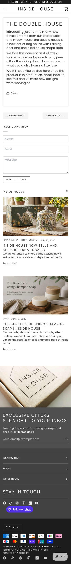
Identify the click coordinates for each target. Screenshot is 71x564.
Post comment (16, 179)
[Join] (65, 438)
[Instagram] (23, 503)
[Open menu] (8, 9)
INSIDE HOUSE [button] (11, 478)
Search (36, 546)
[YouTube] (36, 503)
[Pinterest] (17, 503)
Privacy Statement (39, 549)
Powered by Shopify (16, 553)
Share (14, 93)
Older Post (15, 115)
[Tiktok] (10, 503)
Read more (10, 263)
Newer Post (55, 115)
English (11, 527)
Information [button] (11, 458)
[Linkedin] (30, 503)
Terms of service (14, 549)
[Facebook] (4, 503)
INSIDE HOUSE (14, 546)
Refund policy (51, 546)
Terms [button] (7, 468)
